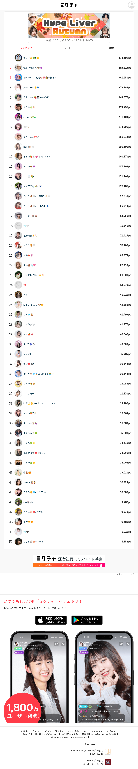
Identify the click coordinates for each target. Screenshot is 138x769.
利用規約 (25, 731)
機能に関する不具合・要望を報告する (69, 737)
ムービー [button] (69, 48)
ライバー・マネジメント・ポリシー (100, 731)
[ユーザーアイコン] (131, 5)
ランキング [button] (26, 48)
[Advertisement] (69, 583)
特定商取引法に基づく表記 (103, 734)
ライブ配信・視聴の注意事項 (75, 734)
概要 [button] (111, 48)
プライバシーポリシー (42, 731)
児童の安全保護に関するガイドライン (40, 734)
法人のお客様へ (73, 731)
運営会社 (59, 731)
